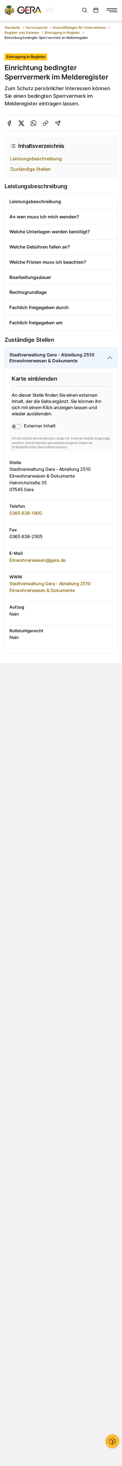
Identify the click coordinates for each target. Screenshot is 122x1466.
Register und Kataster (22, 32)
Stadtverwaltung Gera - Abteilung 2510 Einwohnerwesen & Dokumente (51, 357)
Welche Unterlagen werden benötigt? (49, 231)
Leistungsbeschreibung (36, 158)
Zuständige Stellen (30, 169)
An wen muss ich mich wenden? (44, 216)
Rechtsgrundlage (28, 292)
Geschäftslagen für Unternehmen (79, 27)
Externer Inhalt (40, 426)
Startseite (12, 27)
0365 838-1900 (25, 513)
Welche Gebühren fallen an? (39, 247)
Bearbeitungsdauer (30, 277)
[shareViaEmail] (57, 123)
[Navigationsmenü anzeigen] (111, 10)
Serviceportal (36, 27)
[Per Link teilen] (45, 123)
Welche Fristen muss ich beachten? (47, 262)
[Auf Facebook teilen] (9, 123)
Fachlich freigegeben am (35, 322)
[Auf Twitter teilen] (21, 123)
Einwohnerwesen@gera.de (37, 560)
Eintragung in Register (62, 32)
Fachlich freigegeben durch (39, 307)
